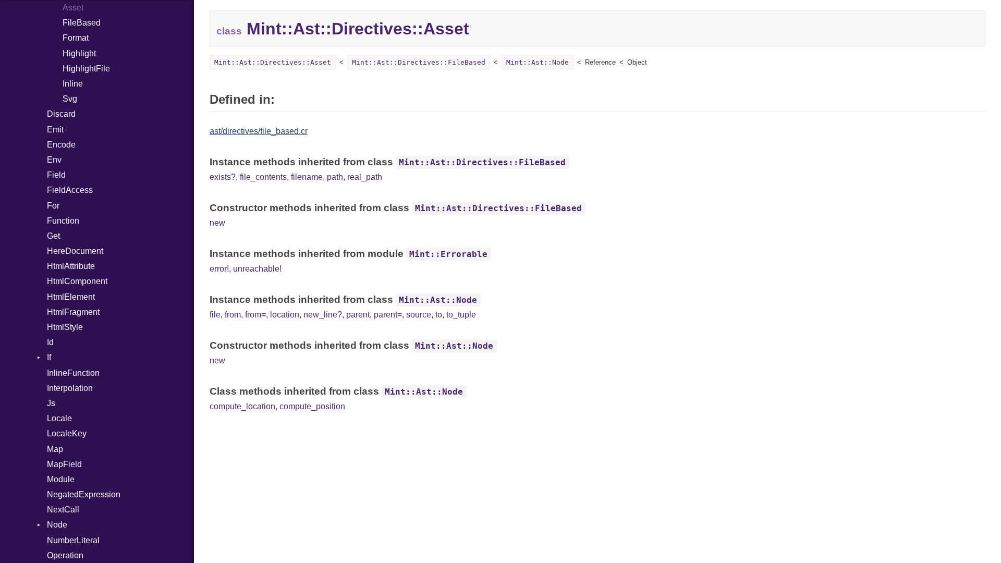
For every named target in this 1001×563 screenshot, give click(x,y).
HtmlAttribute (71, 266)
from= (255, 314)
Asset (73, 7)
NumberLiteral (73, 540)
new (217, 222)
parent (358, 314)
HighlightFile (86, 68)
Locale (59, 418)
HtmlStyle (65, 327)
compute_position (312, 406)
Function (63, 220)
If (49, 357)
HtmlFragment (73, 312)
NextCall (63, 509)
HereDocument (75, 251)
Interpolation (70, 388)
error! (219, 268)
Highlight (79, 53)
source (418, 314)
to (438, 314)
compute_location (242, 406)
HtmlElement (71, 296)
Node (57, 524)
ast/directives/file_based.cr (259, 131)
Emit (55, 129)
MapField (64, 464)
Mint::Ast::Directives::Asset (272, 62)
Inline (73, 83)
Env (54, 159)
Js (51, 403)
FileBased (82, 22)
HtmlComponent (77, 281)
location (284, 314)
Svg (70, 98)
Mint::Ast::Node (537, 62)
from (233, 314)
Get (53, 235)
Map (55, 449)
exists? (223, 177)
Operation (65, 555)
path (335, 177)
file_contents (263, 177)
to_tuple (461, 314)
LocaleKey (67, 433)
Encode (61, 144)
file (215, 314)
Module (61, 479)
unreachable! (257, 268)
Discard (61, 113)
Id (50, 342)
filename (307, 177)
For (53, 205)
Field (56, 174)
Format (76, 37)
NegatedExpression (83, 494)
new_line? (322, 314)
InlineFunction (73, 373)
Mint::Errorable (448, 254)
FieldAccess (70, 190)
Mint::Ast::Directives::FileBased (418, 62)
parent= (388, 314)
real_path (364, 177)
